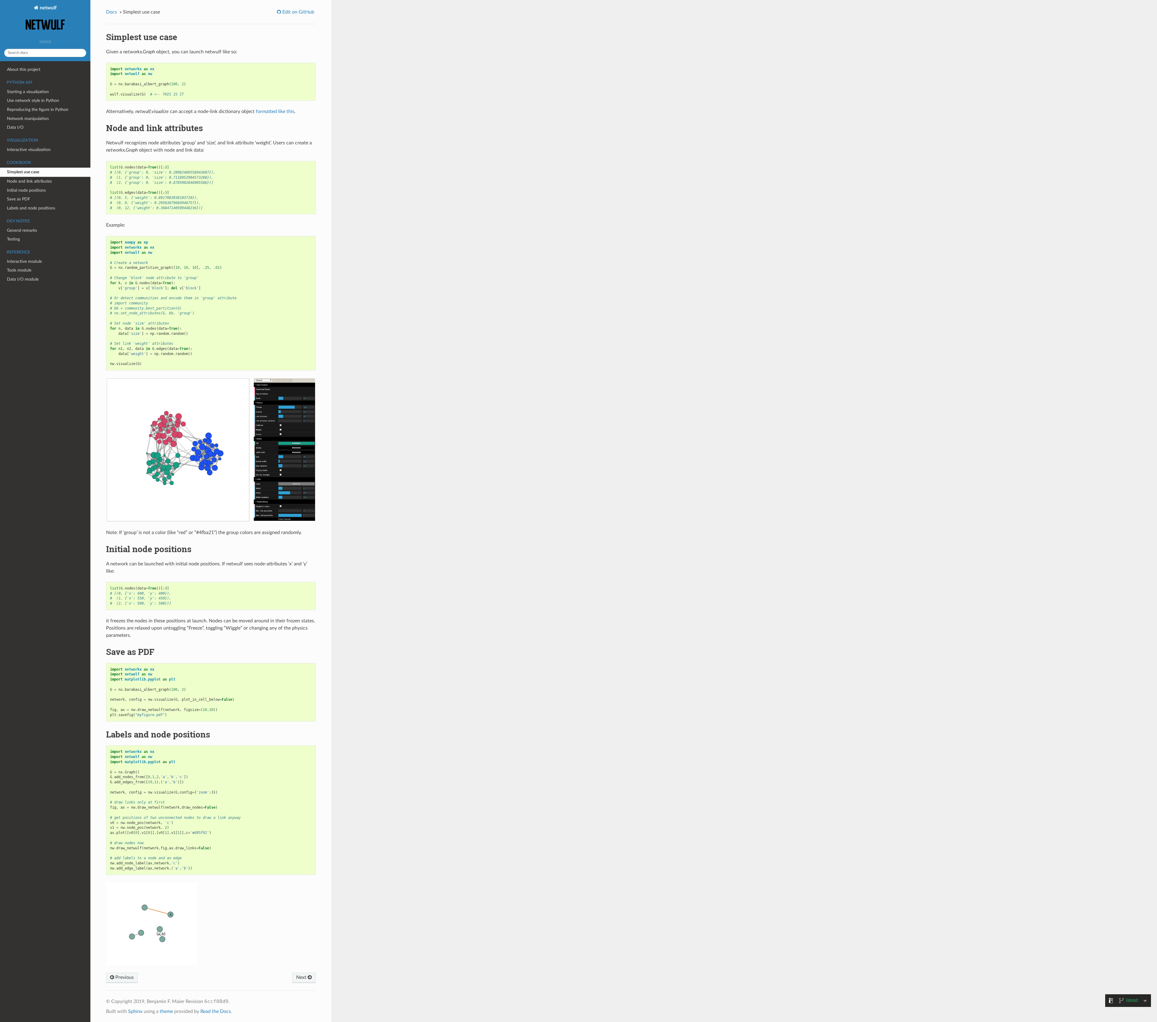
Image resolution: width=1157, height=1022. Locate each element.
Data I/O (15, 127)
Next (302, 977)
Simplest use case (23, 172)
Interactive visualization (29, 149)
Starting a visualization (28, 92)
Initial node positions (26, 190)
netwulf (48, 7)
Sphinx (135, 1011)
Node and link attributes (29, 181)
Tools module (19, 270)
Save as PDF (18, 199)
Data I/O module (23, 279)
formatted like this (275, 111)
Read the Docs (215, 1011)
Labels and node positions (31, 208)
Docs (111, 12)
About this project (23, 69)
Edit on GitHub (297, 12)
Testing (13, 239)
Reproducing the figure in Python (37, 109)
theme (166, 1011)
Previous (124, 977)
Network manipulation (28, 118)
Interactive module (24, 261)
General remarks (22, 230)
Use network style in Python (33, 100)
